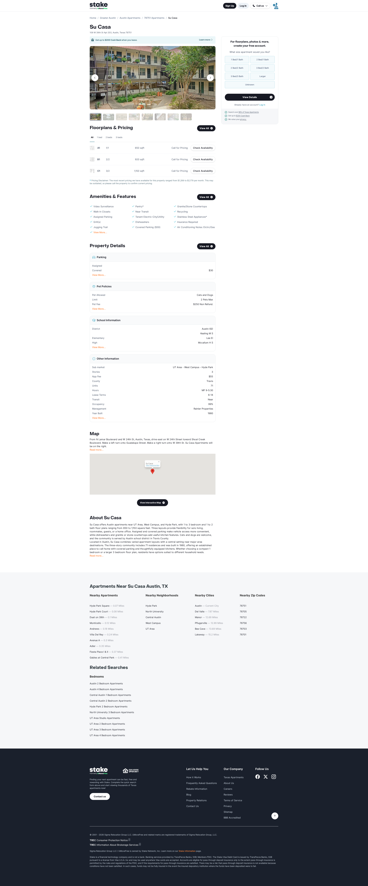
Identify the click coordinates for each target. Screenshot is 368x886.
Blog (188, 794)
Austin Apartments (130, 17)
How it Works (193, 777)
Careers (228, 788)
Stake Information (187, 851)
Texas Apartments (234, 777)
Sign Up (229, 5)
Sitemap (228, 811)
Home (93, 17)
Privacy (228, 806)
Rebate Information (196, 788)
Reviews (228, 794)
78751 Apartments (154, 17)
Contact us (100, 796)
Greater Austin (108, 17)
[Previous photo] (94, 77)
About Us (229, 783)
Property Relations (196, 800)
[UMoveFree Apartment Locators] (99, 771)
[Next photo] (210, 77)
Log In (243, 5)
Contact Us (192, 806)
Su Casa (100, 27)
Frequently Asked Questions (201, 783)
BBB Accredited (232, 817)
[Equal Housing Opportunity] (131, 770)
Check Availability (203, 147)
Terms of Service (233, 800)
